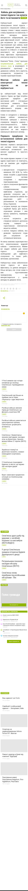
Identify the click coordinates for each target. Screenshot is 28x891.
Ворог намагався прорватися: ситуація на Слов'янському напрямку (13, 477)
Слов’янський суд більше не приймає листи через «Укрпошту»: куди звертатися (13, 397)
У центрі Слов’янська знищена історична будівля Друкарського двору (13, 552)
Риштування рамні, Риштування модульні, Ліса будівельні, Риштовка (12, 779)
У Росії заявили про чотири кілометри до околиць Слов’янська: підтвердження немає (13, 384)
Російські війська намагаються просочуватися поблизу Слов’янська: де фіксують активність (14, 423)
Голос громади (11, 594)
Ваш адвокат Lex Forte (11, 698)
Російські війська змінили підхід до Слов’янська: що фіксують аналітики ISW (12, 410)
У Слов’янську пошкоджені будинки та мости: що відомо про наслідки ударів (13, 464)
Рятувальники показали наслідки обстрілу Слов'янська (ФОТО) (12, 563)
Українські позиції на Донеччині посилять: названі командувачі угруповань (13, 452)
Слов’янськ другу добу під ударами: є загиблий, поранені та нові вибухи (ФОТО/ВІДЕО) (13, 539)
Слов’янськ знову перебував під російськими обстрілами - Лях (13, 575)
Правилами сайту (5, 325)
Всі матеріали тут (14, 605)
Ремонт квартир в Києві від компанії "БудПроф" (12, 755)
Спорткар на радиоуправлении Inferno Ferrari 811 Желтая (12, 731)
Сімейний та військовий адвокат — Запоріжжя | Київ (13, 707)
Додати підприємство (14, 641)
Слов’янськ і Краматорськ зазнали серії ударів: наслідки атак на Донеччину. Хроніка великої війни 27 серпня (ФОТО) (14, 438)
